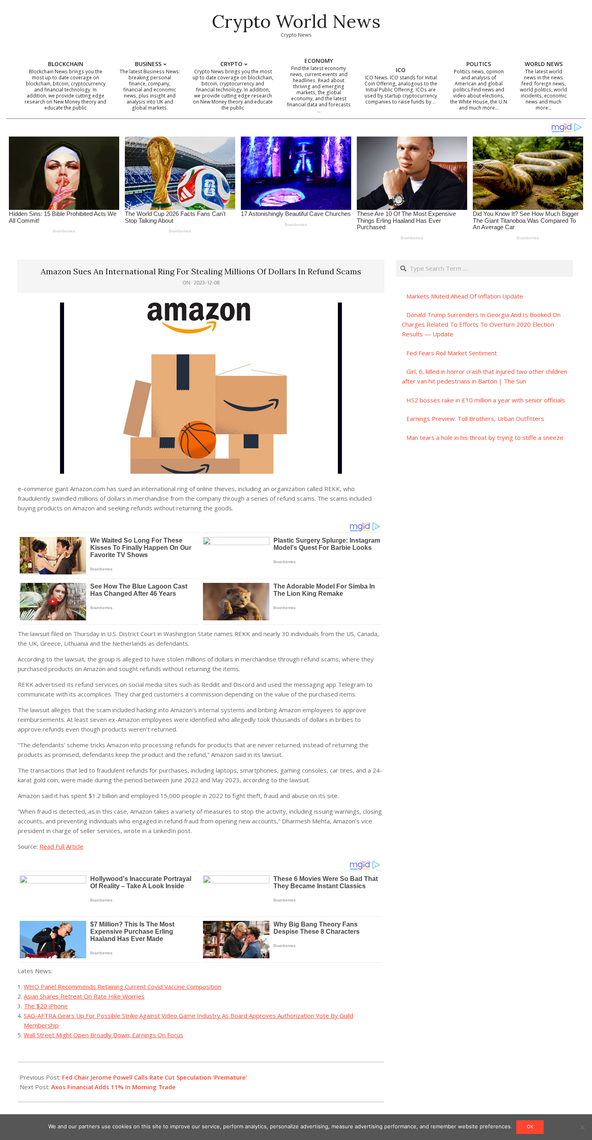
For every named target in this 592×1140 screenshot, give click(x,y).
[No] (582, 1127)
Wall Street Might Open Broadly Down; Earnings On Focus (103, 1035)
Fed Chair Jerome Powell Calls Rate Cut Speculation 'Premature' (154, 1077)
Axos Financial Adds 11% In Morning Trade (113, 1087)
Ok (530, 1127)
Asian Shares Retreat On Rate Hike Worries (84, 996)
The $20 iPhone (46, 1006)
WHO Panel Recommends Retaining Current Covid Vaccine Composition (122, 986)
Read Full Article (61, 846)
